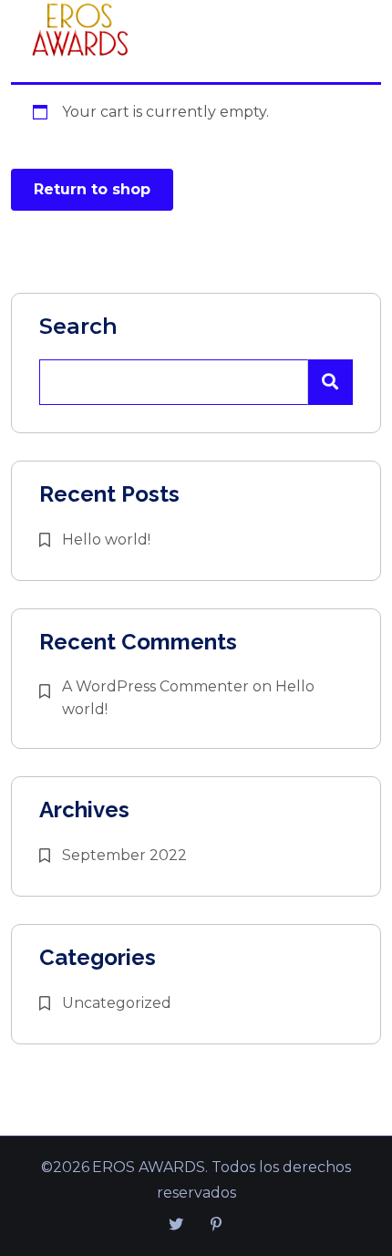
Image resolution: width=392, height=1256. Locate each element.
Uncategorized (116, 1003)
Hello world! (106, 539)
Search (78, 326)
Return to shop (92, 189)
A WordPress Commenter (155, 686)
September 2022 (124, 855)
